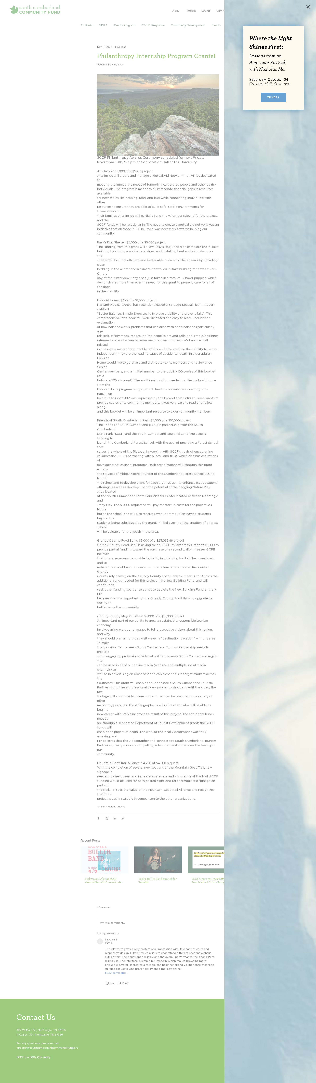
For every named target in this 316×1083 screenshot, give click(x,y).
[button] (308, 6)
